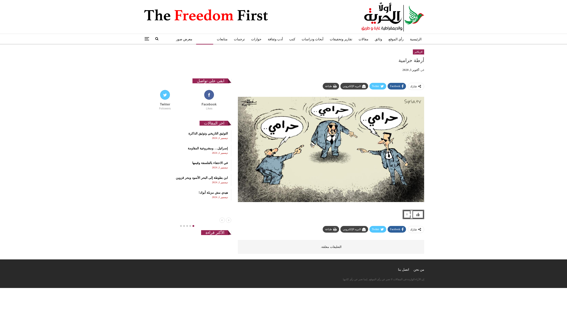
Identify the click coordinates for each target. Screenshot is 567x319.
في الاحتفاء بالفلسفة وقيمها (210, 163)
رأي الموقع (396, 39)
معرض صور (184, 39)
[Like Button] (417, 214)
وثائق (378, 39)
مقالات (363, 39)
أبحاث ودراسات (312, 39)
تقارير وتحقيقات (341, 39)
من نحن (419, 269)
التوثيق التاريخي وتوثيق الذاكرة (208, 133)
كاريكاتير (204, 39)
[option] (187, 165)
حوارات (256, 39)
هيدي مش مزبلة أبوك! (213, 192)
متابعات (222, 39)
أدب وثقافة (275, 39)
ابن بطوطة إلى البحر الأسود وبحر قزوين (202, 177)
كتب (292, 39)
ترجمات (239, 39)
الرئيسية (415, 39)
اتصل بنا (403, 269)
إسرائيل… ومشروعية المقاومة (208, 148)
